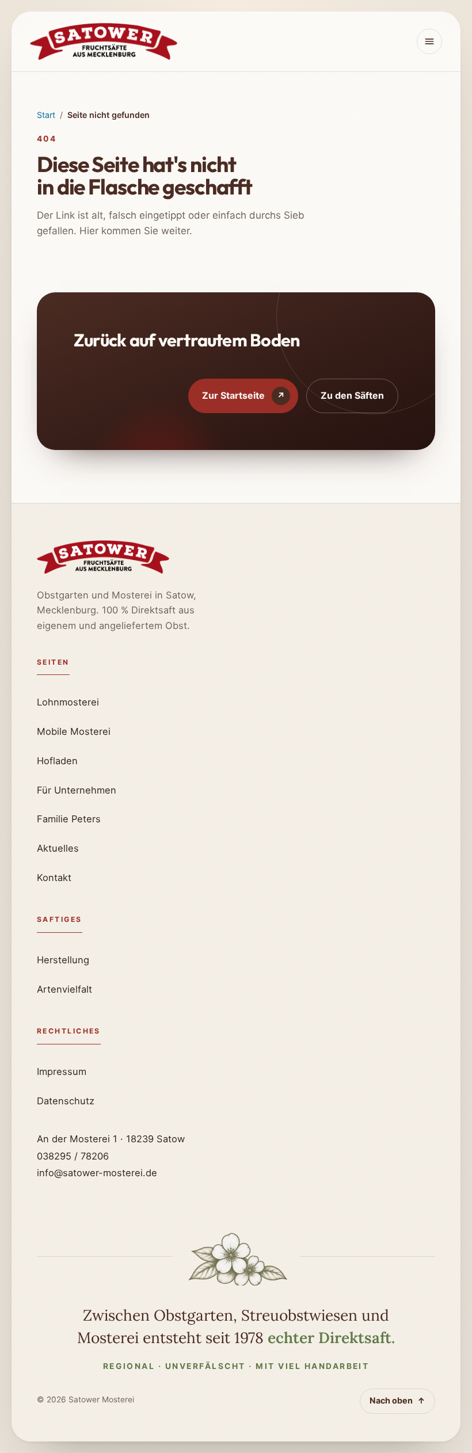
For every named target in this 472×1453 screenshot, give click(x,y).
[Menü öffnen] (429, 41)
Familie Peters (69, 819)
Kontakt (54, 877)
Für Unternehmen (76, 790)
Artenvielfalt (64, 989)
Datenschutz (65, 1101)
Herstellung (63, 960)
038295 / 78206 (73, 1156)
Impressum (61, 1071)
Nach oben (397, 1400)
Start (46, 115)
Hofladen (57, 760)
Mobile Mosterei (74, 731)
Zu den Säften (352, 395)
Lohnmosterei (68, 702)
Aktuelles (58, 848)
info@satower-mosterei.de (97, 1173)
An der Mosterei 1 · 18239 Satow (111, 1139)
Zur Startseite (243, 395)
